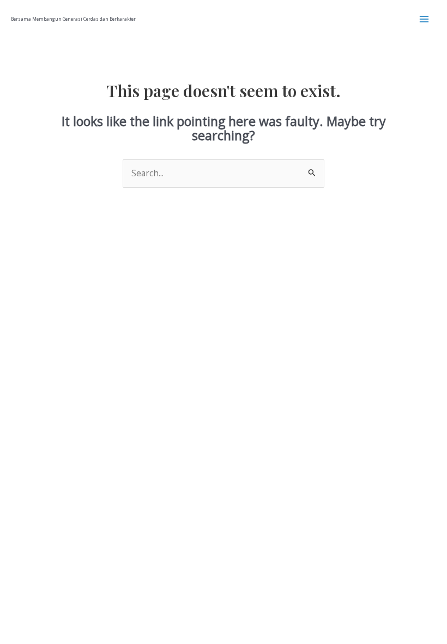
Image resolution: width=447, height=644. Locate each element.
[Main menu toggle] (424, 19)
